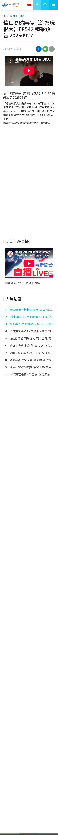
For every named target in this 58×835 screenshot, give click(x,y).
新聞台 (13, 15)
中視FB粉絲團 (37, 5)
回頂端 (51, 748)
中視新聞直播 (29, 5)
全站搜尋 (45, 5)
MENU (53, 5)
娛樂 (22, 15)
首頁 (5, 15)
